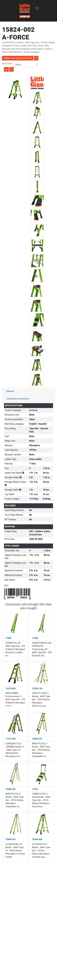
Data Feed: (7, 63)
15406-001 (37, 739)
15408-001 (10, 789)
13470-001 (10, 688)
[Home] (24, 10)
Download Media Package (18, 58)
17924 (8, 638)
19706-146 (37, 688)
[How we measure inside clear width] (23, 473)
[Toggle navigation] (37, 8)
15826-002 (37, 839)
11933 (35, 789)
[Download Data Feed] (6, 69)
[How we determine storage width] (6, 485)
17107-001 (10, 739)
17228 (35, 638)
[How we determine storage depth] (20, 489)
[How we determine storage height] (20, 477)
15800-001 (10, 839)
